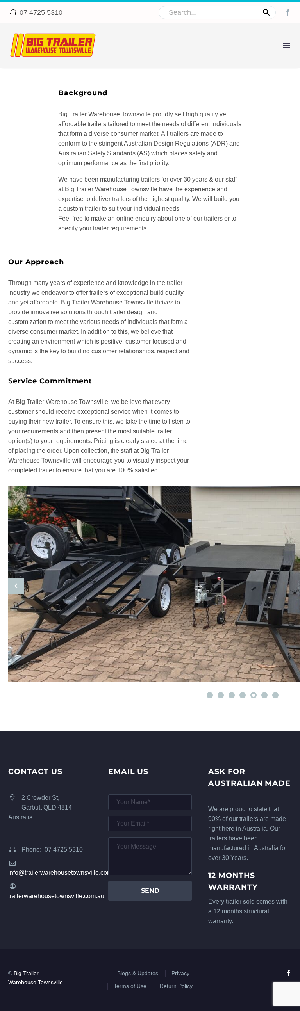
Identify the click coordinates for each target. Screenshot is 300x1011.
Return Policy (176, 986)
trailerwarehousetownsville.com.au (56, 896)
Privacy (180, 973)
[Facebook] (288, 12)
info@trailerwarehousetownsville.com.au (64, 872)
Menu (286, 45)
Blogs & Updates (137, 973)
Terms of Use (130, 986)
